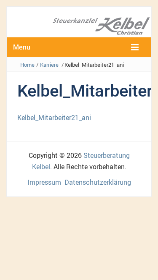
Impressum (44, 182)
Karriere (49, 64)
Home (27, 64)
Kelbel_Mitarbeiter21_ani (54, 117)
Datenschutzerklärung (97, 182)
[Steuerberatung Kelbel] (79, 25)
